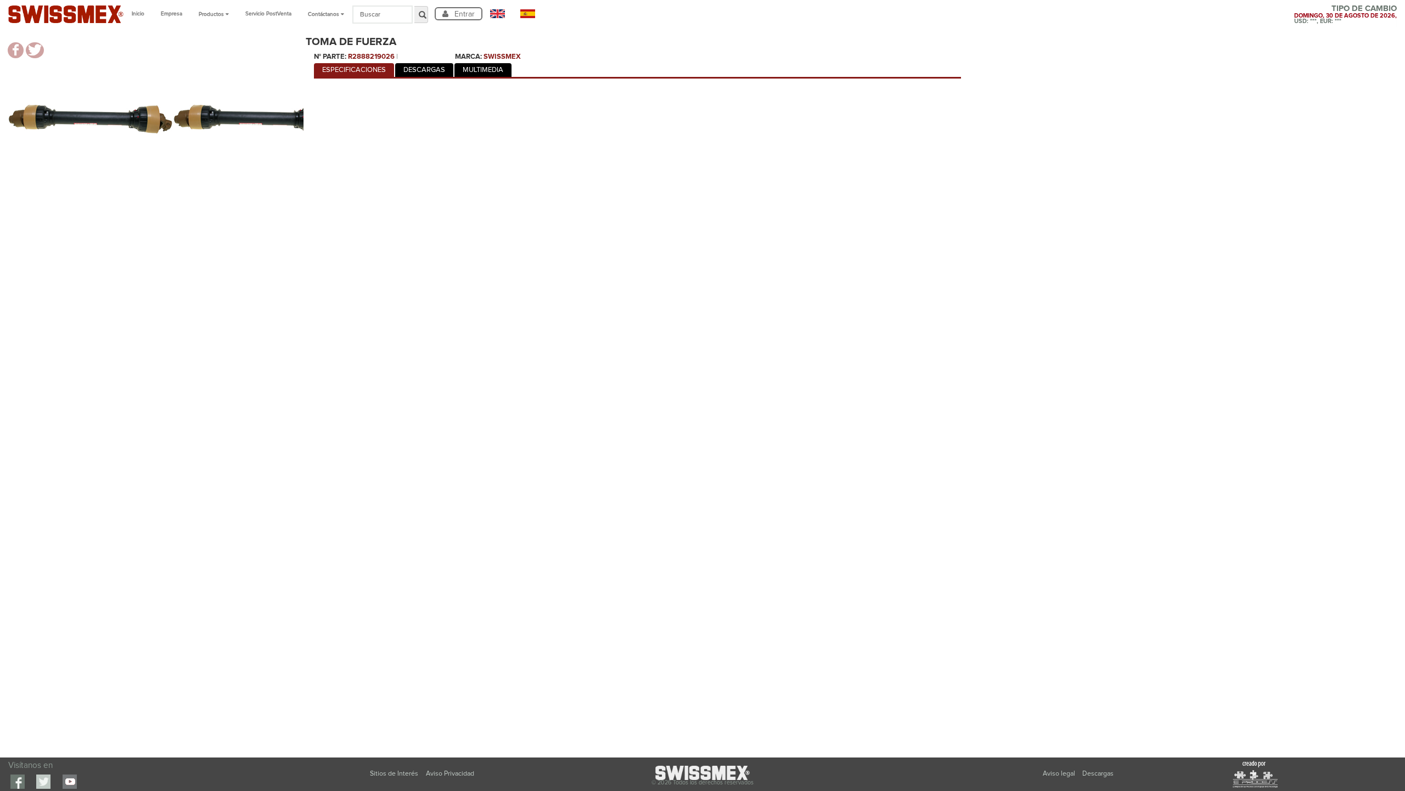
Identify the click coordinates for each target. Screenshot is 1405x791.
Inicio (138, 13)
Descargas (1098, 773)
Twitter (43, 782)
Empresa (171, 13)
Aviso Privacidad (450, 773)
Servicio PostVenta (268, 13)
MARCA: (468, 56)
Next (320, 121)
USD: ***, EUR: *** (1317, 21)
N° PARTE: (330, 56)
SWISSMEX (502, 56)
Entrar (463, 14)
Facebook (17, 782)
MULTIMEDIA (483, 70)
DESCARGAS (424, 70)
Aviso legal (1060, 773)
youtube (70, 782)
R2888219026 (371, 56)
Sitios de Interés (394, 773)
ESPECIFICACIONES (354, 70)
